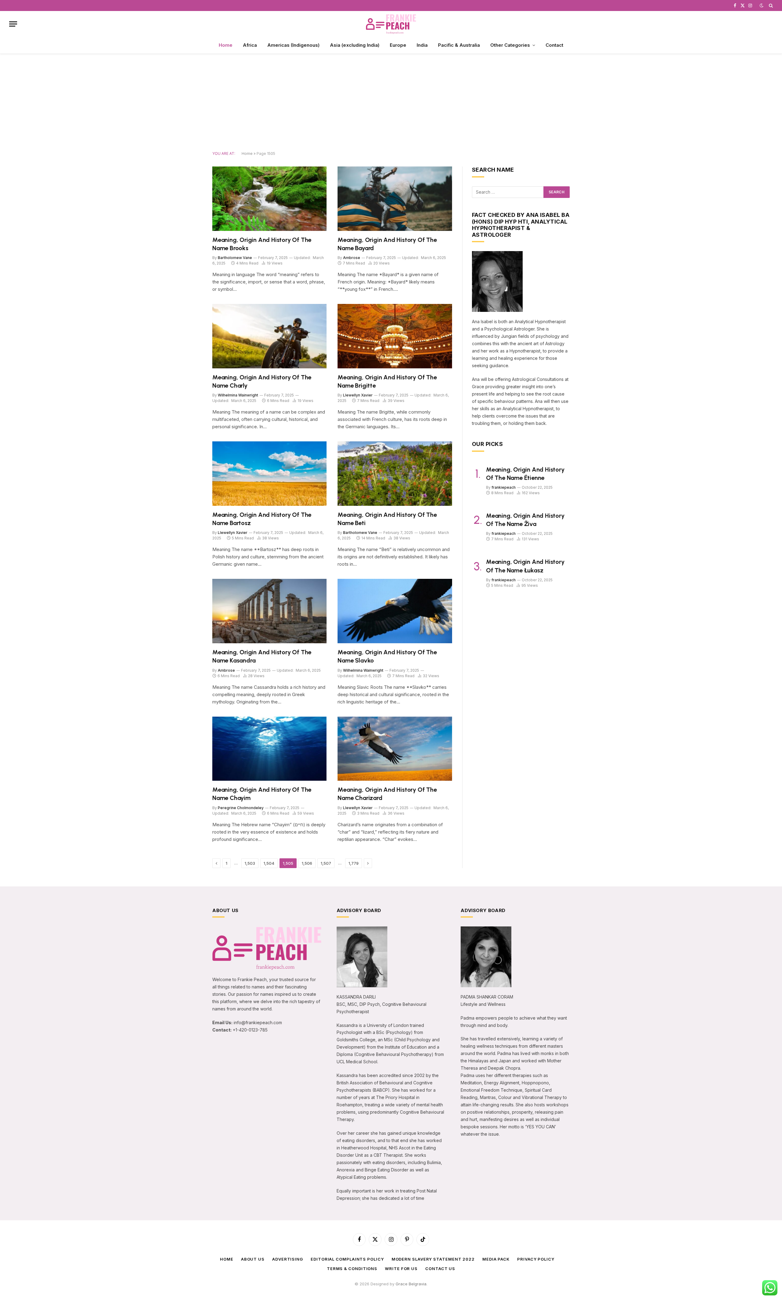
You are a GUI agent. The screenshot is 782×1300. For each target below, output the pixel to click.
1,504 (269, 863)
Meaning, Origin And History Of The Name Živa (525, 520)
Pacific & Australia (459, 45)
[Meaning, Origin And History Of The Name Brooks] (269, 198)
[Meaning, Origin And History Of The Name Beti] (395, 473)
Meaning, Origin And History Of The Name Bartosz (261, 519)
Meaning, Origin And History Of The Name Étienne (525, 473)
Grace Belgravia (411, 1283)
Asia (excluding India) (354, 45)
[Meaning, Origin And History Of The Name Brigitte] (395, 336)
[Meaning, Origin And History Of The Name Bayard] (395, 198)
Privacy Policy (535, 1259)
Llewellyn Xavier (358, 395)
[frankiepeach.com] (391, 24)
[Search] (770, 5)
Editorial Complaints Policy (347, 1259)
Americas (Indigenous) (293, 45)
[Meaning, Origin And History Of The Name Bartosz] (269, 473)
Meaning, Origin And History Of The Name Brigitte (387, 381)
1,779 (354, 863)
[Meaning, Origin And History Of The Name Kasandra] (269, 611)
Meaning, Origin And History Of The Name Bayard (387, 244)
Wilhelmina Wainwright (238, 395)
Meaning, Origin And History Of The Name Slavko (387, 656)
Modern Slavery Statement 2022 (433, 1259)
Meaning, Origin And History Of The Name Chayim (261, 794)
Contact (554, 45)
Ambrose (351, 257)
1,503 (250, 863)
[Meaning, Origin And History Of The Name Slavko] (395, 611)
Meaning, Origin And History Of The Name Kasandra (261, 656)
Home (225, 45)
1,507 (326, 863)
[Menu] (13, 24)
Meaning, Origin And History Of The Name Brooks (261, 244)
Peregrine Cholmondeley (241, 807)
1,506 (307, 863)
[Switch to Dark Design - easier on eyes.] (761, 5)
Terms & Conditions (352, 1268)
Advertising (287, 1259)
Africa (250, 45)
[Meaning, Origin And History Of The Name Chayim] (269, 749)
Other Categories (510, 45)
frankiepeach (503, 487)
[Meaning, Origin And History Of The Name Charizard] (395, 749)
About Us (253, 1259)
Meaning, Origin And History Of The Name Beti (387, 519)
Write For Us (401, 1268)
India (422, 45)
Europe (398, 45)
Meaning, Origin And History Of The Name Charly (261, 381)
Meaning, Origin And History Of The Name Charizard (387, 794)
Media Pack (496, 1259)
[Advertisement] (391, 102)
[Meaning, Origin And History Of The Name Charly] (269, 336)
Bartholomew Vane (235, 257)
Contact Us (440, 1268)
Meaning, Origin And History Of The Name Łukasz (525, 566)
